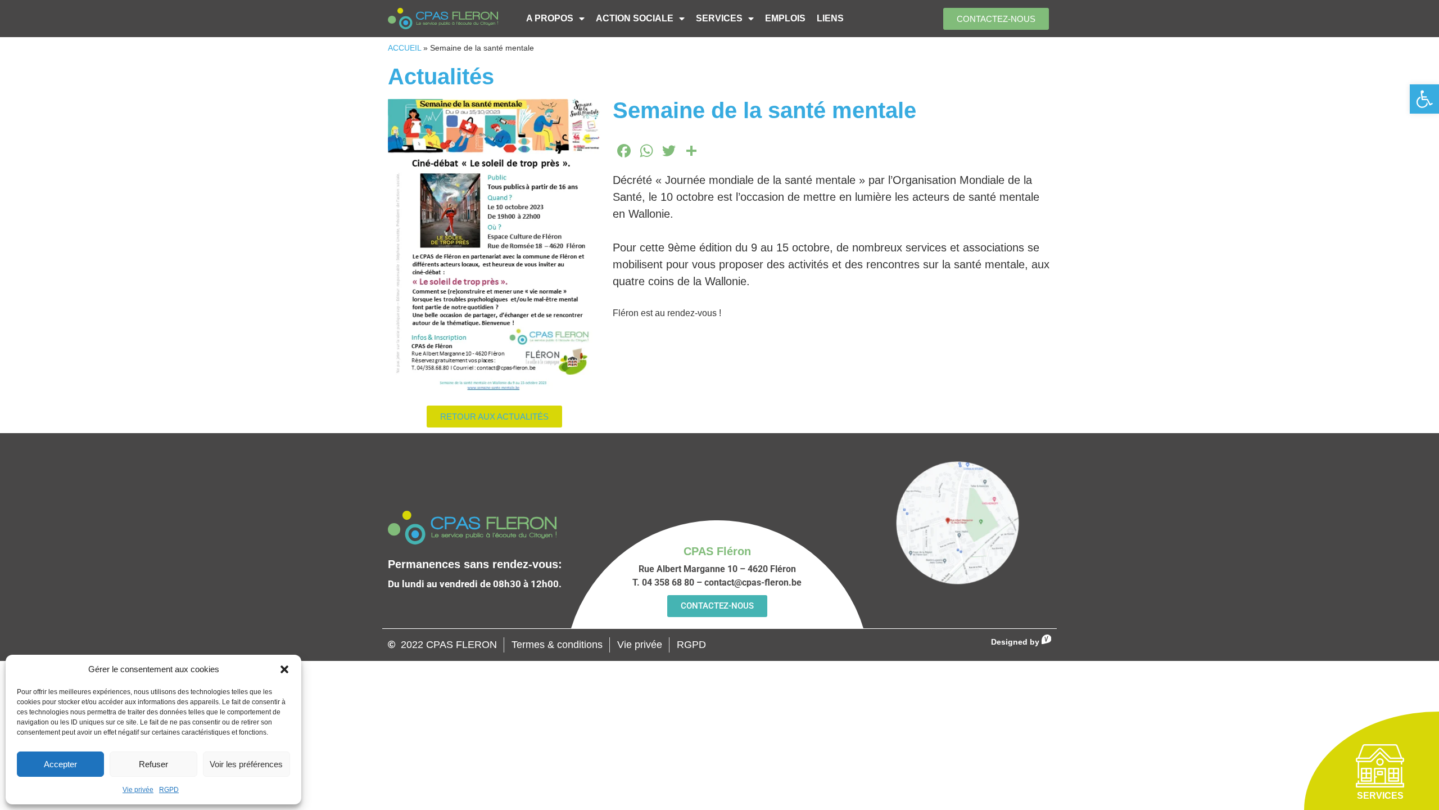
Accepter (60, 764)
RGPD (169, 790)
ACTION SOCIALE (634, 18)
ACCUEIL (404, 48)
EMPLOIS (785, 18)
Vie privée (138, 790)
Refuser (153, 764)
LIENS (830, 18)
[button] (1424, 99)
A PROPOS (549, 18)
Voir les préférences (246, 764)
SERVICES (719, 18)
